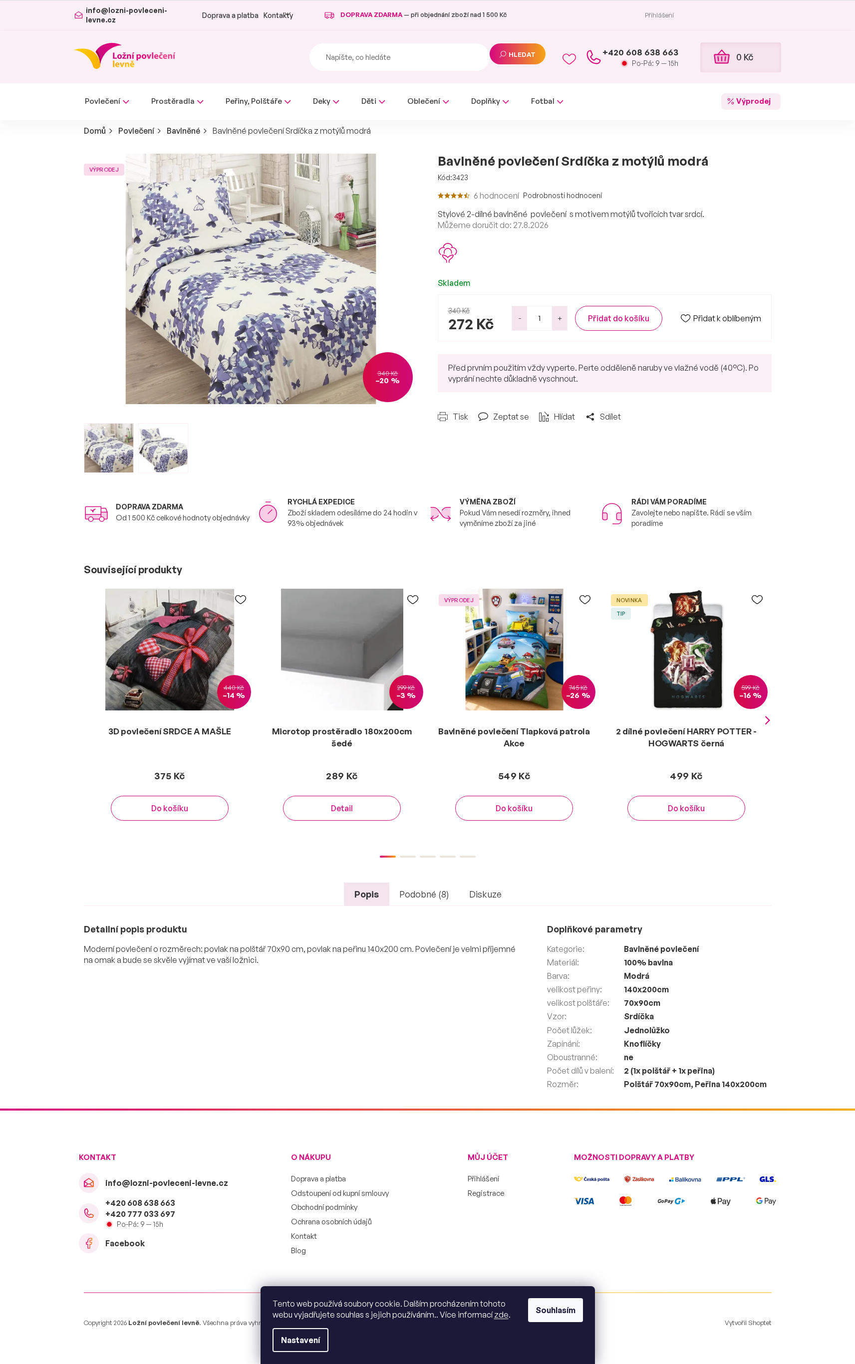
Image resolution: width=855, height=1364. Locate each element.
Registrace (486, 1193)
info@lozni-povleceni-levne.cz (166, 1183)
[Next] (768, 720)
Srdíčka (639, 1016)
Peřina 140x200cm (731, 1084)
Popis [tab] (366, 894)
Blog (298, 1250)
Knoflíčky (642, 1044)
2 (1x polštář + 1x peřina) (669, 1071)
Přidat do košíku (618, 318)
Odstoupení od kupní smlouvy (340, 1193)
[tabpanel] (170, 715)
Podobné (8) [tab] (424, 894)
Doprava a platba (230, 15)
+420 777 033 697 (140, 1214)
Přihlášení (483, 1178)
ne (628, 1057)
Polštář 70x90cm (657, 1084)
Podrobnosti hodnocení (562, 195)
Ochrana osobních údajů (331, 1221)
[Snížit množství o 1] (519, 318)
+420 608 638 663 (140, 1203)
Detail (342, 808)
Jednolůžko (647, 1030)
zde (501, 1315)
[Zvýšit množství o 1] (559, 318)
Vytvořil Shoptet (748, 1323)
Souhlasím (555, 1310)
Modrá (636, 976)
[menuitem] (107, 101)
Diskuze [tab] (485, 894)
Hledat (522, 54)
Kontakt (304, 1236)
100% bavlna (648, 962)
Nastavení (300, 1340)
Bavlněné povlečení (661, 949)
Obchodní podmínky (324, 1207)
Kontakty (278, 15)
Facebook (125, 1243)
